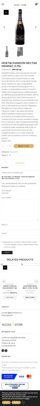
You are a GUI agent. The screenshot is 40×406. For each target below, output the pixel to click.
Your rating (6, 191)
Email (4, 233)
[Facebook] (7, 155)
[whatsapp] (10, 155)
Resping (16, 402)
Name (5, 225)
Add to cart (24, 146)
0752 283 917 (7, 316)
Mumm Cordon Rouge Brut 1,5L (10, 287)
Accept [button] (6, 402)
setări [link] (27, 398)
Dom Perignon (30, 290)
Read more (9, 297)
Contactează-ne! (9, 346)
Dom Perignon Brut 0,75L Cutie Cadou (30, 288)
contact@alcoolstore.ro (12, 313)
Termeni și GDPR (9, 340)
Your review (7, 198)
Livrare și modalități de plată (13, 338)
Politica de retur (8, 343)
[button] (4, 27)
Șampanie (14, 152)
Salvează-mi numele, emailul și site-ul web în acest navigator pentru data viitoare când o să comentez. (21, 244)
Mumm (9, 290)
